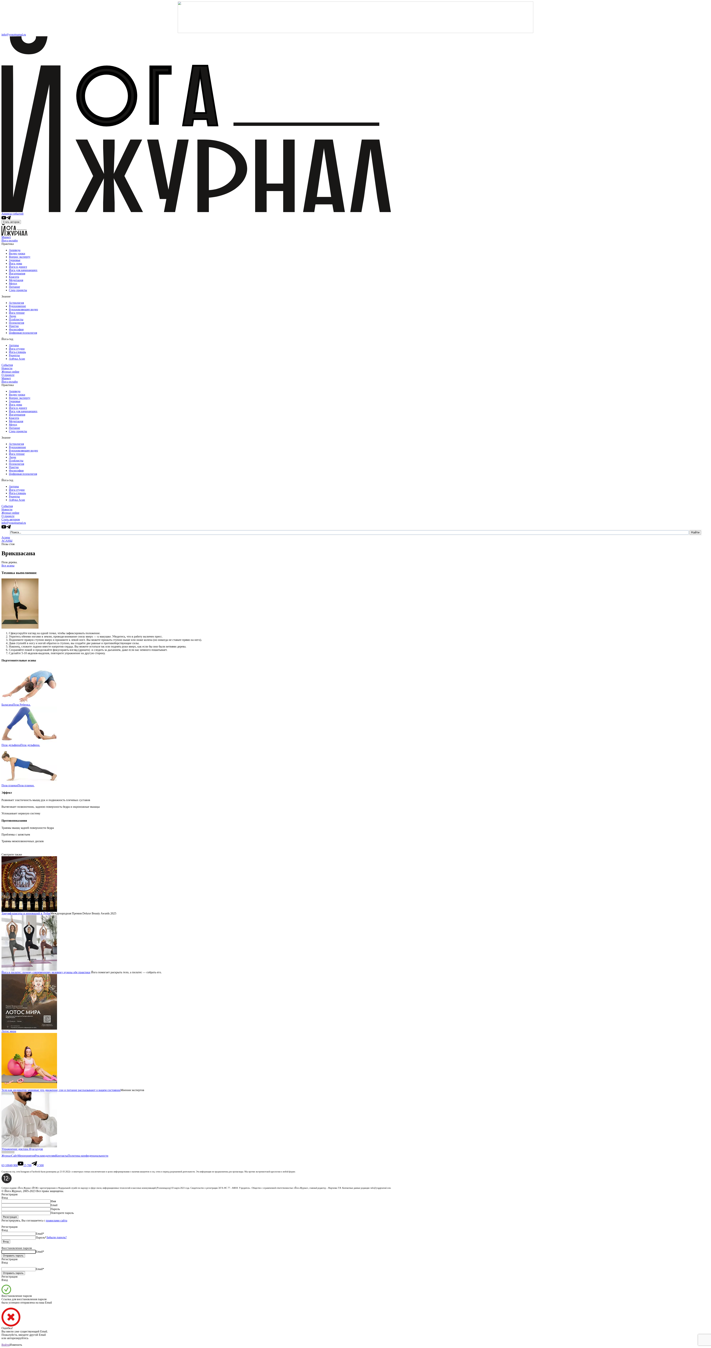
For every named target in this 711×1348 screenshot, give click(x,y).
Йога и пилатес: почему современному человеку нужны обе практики (45, 972)
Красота (14, 276)
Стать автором (11, 222)
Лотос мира (8, 1031)
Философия (16, 329)
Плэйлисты (16, 319)
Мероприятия (26, 1155)
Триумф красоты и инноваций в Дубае (26, 913)
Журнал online (10, 371)
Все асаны (7, 565)
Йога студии (17, 348)
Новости (6, 368)
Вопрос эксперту (19, 256)
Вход (4, 1197)
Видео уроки (17, 253)
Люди (12, 316)
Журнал (6, 1155)
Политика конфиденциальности (88, 1155)
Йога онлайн (9, 240)
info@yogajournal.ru (13, 34)
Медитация (16, 280)
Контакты (61, 1155)
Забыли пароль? (56, 1237)
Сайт (14, 1155)
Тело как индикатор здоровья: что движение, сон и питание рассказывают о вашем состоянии (61, 1090)
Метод (13, 283)
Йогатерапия (17, 273)
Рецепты (14, 355)
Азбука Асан (17, 358)
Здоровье (14, 260)
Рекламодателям (45, 1155)
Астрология (16, 302)
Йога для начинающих (23, 270)
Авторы (14, 345)
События (7, 365)
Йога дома (15, 263)
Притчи (14, 326)
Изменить (16, 1344)
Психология (16, 322)
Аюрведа (14, 250)
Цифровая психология (23, 332)
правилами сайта (56, 1220)
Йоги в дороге (18, 266)
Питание (14, 286)
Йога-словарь (17, 352)
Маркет (6, 237)
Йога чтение (17, 312)
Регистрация (9, 1226)
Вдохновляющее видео (23, 309)
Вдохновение (17, 306)
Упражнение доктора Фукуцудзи (22, 1149)
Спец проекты (18, 290)
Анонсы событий (12, 213)
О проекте (7, 375)
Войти (5, 1344)
